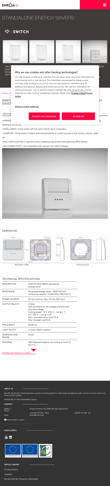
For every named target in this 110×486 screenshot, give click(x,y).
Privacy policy (11, 469)
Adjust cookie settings (27, 106)
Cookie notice (78, 93)
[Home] (10, 4)
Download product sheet (16, 353)
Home (5, 93)
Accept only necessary (44, 116)
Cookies (8, 474)
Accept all (78, 116)
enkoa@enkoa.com (37, 415)
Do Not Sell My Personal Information (21, 479)
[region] (55, 95)
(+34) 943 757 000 (36, 413)
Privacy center (11, 464)
